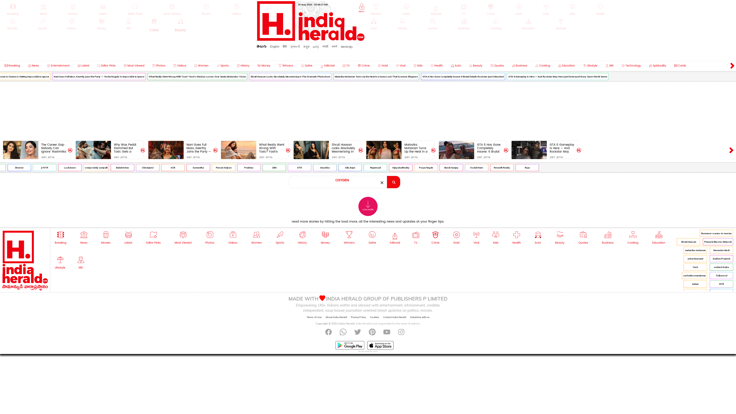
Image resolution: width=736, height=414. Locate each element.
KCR (161, 167)
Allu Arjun (338, 167)
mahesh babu (721, 267)
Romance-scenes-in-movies (716, 233)
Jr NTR (33, 167)
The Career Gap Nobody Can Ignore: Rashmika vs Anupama (53, 148)
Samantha (186, 167)
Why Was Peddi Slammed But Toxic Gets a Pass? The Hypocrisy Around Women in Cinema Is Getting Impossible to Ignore (126, 148)
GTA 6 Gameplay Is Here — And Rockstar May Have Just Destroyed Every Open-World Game (546, 76)
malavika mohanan (695, 250)
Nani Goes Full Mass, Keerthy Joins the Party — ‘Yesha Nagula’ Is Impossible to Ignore (87, 76)
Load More (368, 209)
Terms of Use (314, 317)
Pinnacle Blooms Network (718, 241)
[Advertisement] (368, 110)
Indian (695, 284)
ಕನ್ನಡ (306, 46)
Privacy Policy (358, 317)
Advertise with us (420, 317)
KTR (288, 167)
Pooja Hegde (414, 167)
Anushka (313, 167)
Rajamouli (364, 167)
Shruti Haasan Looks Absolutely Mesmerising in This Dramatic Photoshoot (279, 76)
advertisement (695, 258)
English (274, 46)
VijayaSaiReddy (389, 167)
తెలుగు (262, 47)
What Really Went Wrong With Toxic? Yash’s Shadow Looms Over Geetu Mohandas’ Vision (185, 76)
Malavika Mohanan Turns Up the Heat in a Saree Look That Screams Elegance (364, 76)
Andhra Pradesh (721, 258)
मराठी (325, 46)
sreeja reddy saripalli (84, 167)
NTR (721, 284)
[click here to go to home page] (311, 39)
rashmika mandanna (694, 275)
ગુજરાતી (295, 46)
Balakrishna (110, 167)
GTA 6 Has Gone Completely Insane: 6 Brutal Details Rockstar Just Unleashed (451, 76)
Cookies (374, 317)
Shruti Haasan (688, 241)
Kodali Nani (465, 167)
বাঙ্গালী (334, 46)
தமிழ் (316, 46)
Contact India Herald (394, 317)
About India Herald (336, 317)
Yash (695, 267)
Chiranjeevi (136, 167)
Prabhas (237, 167)
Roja (515, 167)
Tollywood (721, 275)
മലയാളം (347, 46)
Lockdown (58, 167)
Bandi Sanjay (440, 167)
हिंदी (285, 46)
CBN (262, 167)
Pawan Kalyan (212, 167)
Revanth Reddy (490, 167)
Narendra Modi (721, 250)
